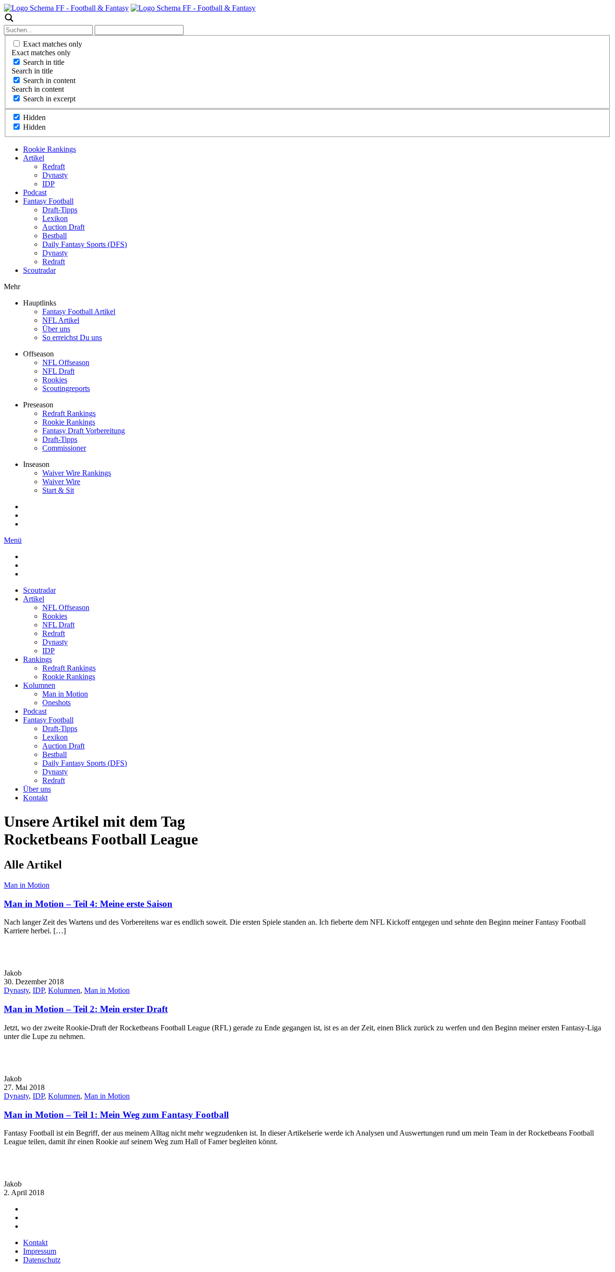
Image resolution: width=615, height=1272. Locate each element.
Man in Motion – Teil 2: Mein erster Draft (86, 1009)
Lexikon (55, 218)
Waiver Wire (61, 481)
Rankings (37, 659)
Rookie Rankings (49, 149)
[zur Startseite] (66, 8)
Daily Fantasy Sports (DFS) (84, 244)
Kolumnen (39, 685)
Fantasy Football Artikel (78, 311)
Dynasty (55, 175)
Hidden (34, 117)
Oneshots (56, 702)
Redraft (53, 166)
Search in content (49, 80)
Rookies (54, 380)
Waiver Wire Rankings (76, 473)
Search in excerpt (49, 99)
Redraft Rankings (69, 413)
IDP (48, 184)
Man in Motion (65, 694)
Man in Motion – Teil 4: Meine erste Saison (88, 904)
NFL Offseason (65, 362)
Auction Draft (63, 227)
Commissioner (64, 448)
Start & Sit (58, 490)
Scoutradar (39, 270)
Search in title (43, 62)
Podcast (35, 192)
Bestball (54, 236)
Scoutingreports (66, 388)
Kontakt (35, 798)
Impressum (39, 1251)
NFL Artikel (60, 320)
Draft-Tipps (59, 210)
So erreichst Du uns (72, 337)
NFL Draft (58, 371)
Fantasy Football (48, 201)
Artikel (33, 158)
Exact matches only (52, 44)
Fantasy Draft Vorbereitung (83, 431)
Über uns (56, 329)
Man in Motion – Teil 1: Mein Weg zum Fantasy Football (116, 1115)
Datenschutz (42, 1260)
